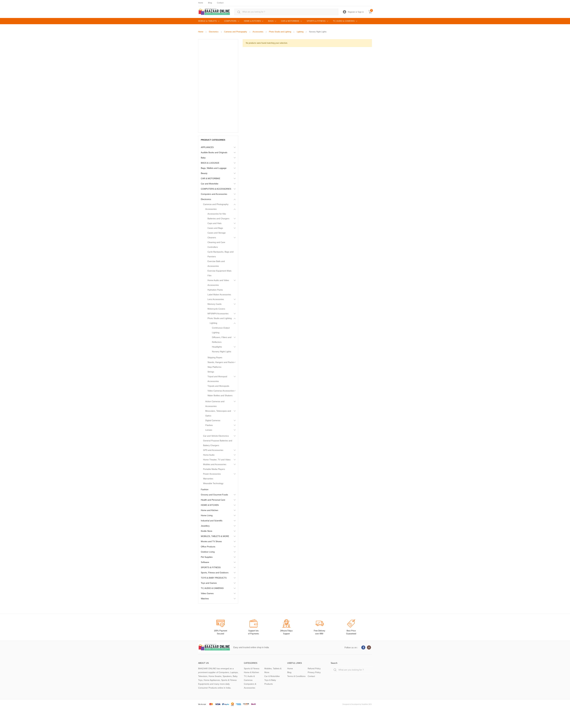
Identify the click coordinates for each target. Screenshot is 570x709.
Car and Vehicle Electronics (216, 436)
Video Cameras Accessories (221, 391)
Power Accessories (212, 474)
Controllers (213, 247)
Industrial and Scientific (212, 520)
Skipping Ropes (215, 357)
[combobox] (286, 12)
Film (210, 275)
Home (200, 3)
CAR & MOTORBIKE (290, 21)
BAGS (271, 21)
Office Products (208, 546)
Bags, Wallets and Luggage (214, 168)
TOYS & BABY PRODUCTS (214, 578)
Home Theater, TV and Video (217, 459)
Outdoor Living (208, 552)
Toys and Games (209, 583)
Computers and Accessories (214, 194)
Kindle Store (206, 531)
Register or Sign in (356, 12)
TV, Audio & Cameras (249, 678)
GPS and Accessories (213, 450)
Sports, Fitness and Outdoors (214, 572)
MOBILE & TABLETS (207, 21)
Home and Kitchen (209, 510)
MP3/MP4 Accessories (218, 313)
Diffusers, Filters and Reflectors (221, 339)
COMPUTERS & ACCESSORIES (216, 189)
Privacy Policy (314, 672)
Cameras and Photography (235, 32)
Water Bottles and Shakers (220, 395)
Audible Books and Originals (214, 152)
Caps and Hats (214, 223)
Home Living (207, 515)
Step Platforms (214, 367)
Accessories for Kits (217, 214)
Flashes (209, 425)
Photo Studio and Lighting (280, 32)
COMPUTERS (230, 21)
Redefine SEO (367, 704)
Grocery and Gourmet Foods (214, 494)
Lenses (208, 430)
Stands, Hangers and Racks (221, 362)
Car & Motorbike (272, 676)
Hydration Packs (215, 290)
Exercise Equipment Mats (219, 271)
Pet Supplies (207, 557)
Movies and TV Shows (211, 541)
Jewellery (205, 526)
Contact (220, 3)
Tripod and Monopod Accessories (217, 378)
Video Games (207, 593)
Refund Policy (314, 668)
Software (205, 562)
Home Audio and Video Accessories (218, 282)
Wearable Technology (213, 483)
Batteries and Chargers (218, 218)
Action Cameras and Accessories (214, 403)
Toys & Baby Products (270, 682)
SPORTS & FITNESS (316, 21)
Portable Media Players (214, 469)
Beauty (204, 173)
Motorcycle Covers (216, 309)
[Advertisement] (218, 85)
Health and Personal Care (213, 500)
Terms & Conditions (296, 676)
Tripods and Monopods (218, 386)
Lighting (300, 32)
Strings (211, 372)
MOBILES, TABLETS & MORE (215, 536)
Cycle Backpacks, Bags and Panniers (220, 254)
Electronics (213, 32)
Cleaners (212, 237)
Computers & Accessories (250, 686)
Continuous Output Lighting (221, 330)
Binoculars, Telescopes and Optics (218, 413)
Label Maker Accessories (219, 294)
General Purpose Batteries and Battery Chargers (217, 443)
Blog (210, 3)
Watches (205, 598)
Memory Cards (214, 304)
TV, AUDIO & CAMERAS (344, 21)
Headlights (217, 347)
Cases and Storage (217, 233)
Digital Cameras (212, 420)
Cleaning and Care (216, 242)
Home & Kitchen (251, 672)
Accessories (258, 32)
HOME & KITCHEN (252, 21)
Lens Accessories (216, 299)
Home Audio (208, 455)
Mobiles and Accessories (214, 464)
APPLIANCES (207, 147)
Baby (203, 157)
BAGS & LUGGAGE (210, 163)
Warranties (208, 478)
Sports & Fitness (251, 668)
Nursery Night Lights (221, 351)
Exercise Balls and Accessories (216, 263)
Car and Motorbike (209, 183)
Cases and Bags (215, 228)
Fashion (204, 489)
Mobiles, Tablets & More (272, 670)
